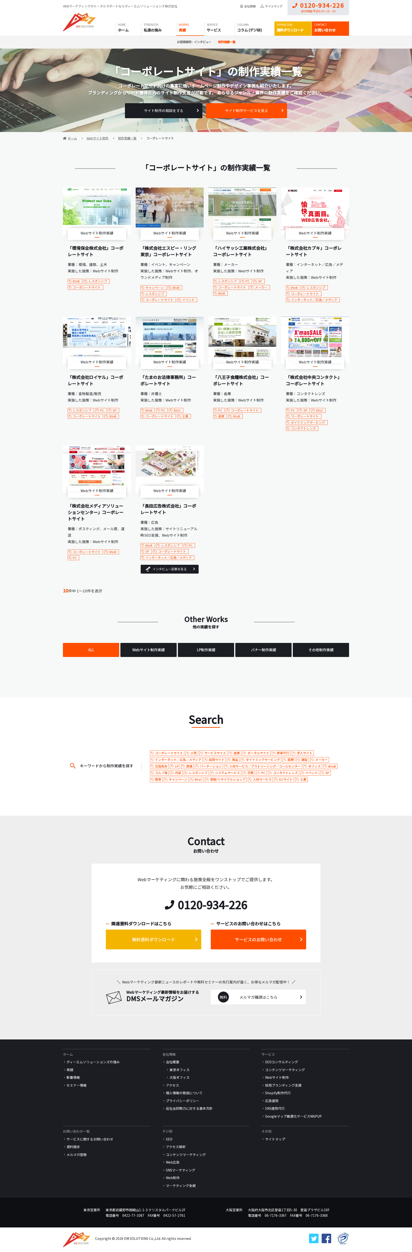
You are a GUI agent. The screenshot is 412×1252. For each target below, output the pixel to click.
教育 (158, 779)
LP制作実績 (206, 649)
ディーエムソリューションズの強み (93, 1061)
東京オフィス (180, 1069)
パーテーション (211, 766)
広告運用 (271, 1100)
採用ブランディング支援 (283, 1085)
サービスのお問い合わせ (258, 939)
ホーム (123, 29)
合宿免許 (161, 766)
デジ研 (167, 1131)
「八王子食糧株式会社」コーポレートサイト (241, 380)
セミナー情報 (77, 1085)
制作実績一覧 (226, 42)
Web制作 (173, 1177)
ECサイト (286, 779)
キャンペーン (154, 287)
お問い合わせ (325, 29)
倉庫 (221, 416)
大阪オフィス (180, 1077)
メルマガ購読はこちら (258, 997)
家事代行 (283, 753)
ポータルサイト (258, 753)
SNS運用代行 (275, 1108)
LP (177, 766)
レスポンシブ (97, 281)
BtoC (177, 410)
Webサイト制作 (277, 1077)
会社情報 (250, 6)
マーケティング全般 (181, 1185)
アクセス (172, 1085)
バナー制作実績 (263, 649)
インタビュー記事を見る (170, 569)
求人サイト (304, 753)
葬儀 (189, 766)
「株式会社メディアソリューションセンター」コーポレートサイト (96, 512)
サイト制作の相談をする (163, 110)
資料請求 (73, 1146)
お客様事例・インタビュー (194, 42)
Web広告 (173, 1162)
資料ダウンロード (290, 29)
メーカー (261, 287)
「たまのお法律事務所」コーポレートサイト (168, 380)
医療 (291, 759)
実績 (182, 29)
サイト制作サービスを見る (246, 110)
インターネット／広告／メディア (314, 299)
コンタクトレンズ (303, 428)
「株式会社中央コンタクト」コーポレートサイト (314, 380)
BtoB (76, 281)
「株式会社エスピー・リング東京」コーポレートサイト (168, 251)
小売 (194, 753)
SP (260, 281)
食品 (235, 759)
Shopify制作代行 (278, 1092)
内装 (178, 772)
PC (247, 281)
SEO (169, 1139)
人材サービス (262, 779)
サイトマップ (273, 6)
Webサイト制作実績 (148, 649)
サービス (214, 29)
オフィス (314, 766)
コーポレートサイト (87, 287)
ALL (91, 649)
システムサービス (227, 772)
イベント (188, 299)
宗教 (250, 772)
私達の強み (153, 29)
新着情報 (73, 1077)
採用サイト (216, 759)
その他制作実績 (321, 649)
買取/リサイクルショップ (227, 779)
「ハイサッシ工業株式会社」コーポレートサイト (241, 251)
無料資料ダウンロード (153, 939)
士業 (185, 416)
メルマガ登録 (77, 1154)
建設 (304, 759)
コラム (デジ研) (249, 29)
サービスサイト (215, 753)
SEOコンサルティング (281, 1061)
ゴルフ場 (161, 772)
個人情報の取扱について (184, 1092)
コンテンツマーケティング (285, 1069)
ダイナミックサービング (308, 422)
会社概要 (172, 1061)
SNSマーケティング (180, 1170)
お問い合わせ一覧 (76, 1131)
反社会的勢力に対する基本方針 (189, 1108)
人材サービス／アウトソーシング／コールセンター (265, 766)
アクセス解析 (176, 1146)
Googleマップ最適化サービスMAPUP (293, 1116)
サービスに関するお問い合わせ (90, 1139)
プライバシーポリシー (182, 1100)
